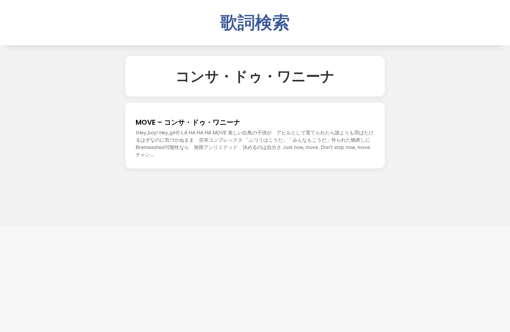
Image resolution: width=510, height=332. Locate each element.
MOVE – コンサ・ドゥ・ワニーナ (188, 122)
